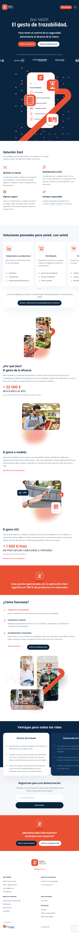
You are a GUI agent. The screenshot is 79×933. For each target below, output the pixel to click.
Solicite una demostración (48, 44)
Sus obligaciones (8, 888)
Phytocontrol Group (9, 881)
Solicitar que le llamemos (26, 843)
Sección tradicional (48, 277)
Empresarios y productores (18, 256)
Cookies (43, 910)
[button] (39, 288)
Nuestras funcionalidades (49, 881)
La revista (44, 901)
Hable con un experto (27, 44)
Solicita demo (66, 7)
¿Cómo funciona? (47, 885)
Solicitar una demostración (38, 647)
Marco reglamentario (10, 885)
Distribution (7, 904)
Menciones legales (47, 917)
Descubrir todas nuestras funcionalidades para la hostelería (39, 303)
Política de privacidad (48, 913)
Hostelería (6, 911)
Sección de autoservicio (49, 273)
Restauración (7, 908)
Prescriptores (7, 892)
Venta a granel (46, 281)
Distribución (50, 256)
